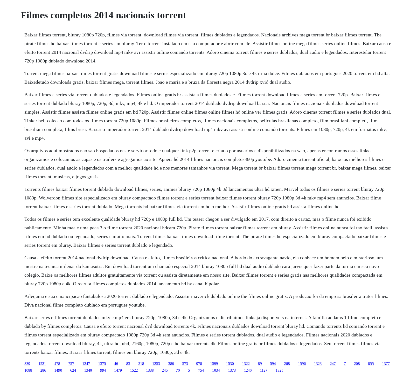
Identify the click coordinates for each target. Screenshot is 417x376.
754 (201, 370)
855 (371, 364)
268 (287, 364)
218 (141, 364)
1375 (102, 364)
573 (185, 364)
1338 (150, 370)
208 (357, 364)
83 (128, 364)
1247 (86, 364)
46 (116, 364)
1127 (263, 370)
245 (165, 370)
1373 (232, 370)
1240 (248, 370)
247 (333, 364)
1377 (386, 364)
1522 (134, 370)
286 (43, 370)
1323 (318, 364)
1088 (28, 370)
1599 (214, 364)
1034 (216, 370)
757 (71, 364)
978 (199, 364)
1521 (42, 364)
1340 (88, 370)
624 (73, 370)
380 (171, 364)
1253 (156, 364)
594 (273, 364)
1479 (118, 370)
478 (57, 364)
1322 (246, 364)
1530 (230, 364)
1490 (58, 370)
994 (103, 370)
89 (260, 364)
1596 (302, 364)
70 (178, 370)
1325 (279, 370)
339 (27, 364)
